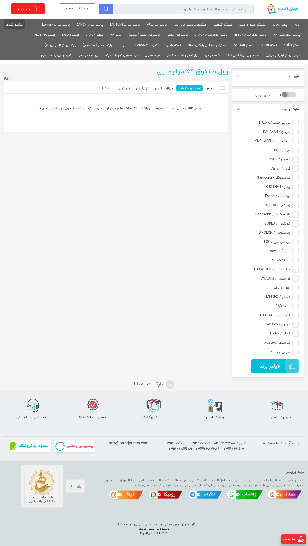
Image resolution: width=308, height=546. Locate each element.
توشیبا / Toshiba (277, 196)
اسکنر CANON (95, 34)
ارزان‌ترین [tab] (142, 88)
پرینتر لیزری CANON (90, 24)
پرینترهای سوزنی (177, 34)
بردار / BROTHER (278, 187)
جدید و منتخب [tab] (189, 88)
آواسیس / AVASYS (275, 278)
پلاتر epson (279, 24)
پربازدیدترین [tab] (164, 88)
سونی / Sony (280, 352)
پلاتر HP (124, 45)
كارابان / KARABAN (276, 132)
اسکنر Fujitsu (268, 45)
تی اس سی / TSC (276, 242)
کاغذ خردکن (212, 55)
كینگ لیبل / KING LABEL (272, 141)
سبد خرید (27, 9)
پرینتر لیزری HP (157, 24)
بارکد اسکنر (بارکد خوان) (97, 45)
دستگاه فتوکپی (222, 24)
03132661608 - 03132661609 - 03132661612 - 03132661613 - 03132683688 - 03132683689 (203, 446)
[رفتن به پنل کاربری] (301, 538)
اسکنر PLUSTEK (44, 34)
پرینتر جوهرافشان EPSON (250, 34)
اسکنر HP (116, 34)
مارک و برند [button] (290, 109)
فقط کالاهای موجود (267, 94)
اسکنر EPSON (70, 34)
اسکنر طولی (173, 45)
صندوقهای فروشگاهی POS (242, 55)
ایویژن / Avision (278, 324)
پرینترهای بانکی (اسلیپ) (144, 34)
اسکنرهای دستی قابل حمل (189, 24)
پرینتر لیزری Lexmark (56, 24)
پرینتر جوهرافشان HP (286, 34)
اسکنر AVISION (243, 45)
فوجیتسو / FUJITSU (275, 315)
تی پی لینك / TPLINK (274, 123)
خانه (297, 24)
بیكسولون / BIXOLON (274, 233)
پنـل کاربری (289, 538)
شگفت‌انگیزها (14, 24)
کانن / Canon (280, 168)
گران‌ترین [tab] (124, 88)
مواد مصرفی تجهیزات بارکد (121, 55)
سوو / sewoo (280, 251)
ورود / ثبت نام (79, 8)
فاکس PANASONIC (147, 45)
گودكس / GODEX (277, 223)
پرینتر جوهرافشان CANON (211, 34)
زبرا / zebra (282, 288)
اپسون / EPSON (278, 159)
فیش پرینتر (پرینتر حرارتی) (283, 55)
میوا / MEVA (281, 260)
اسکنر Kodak (292, 45)
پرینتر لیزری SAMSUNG (125, 24)
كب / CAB (283, 306)
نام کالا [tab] (107, 88)
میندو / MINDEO (278, 297)
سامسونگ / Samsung (273, 178)
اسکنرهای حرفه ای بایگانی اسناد (207, 45)
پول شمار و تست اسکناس (183, 55)
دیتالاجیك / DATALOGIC (272, 269)
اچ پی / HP (282, 150)
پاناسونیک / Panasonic (272, 214)
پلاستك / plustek (277, 343)
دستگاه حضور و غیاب (252, 24)
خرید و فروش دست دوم (56, 55)
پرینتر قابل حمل (88, 55)
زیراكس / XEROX (277, 205)
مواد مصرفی (152, 55)
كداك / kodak (280, 333)
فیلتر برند (270, 366)
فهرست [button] (292, 76)
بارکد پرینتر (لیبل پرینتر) (60, 45)
